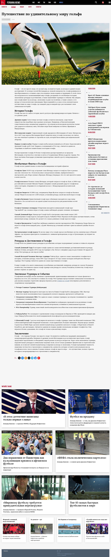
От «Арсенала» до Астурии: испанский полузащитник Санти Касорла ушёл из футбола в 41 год (98, 191)
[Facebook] (35, 358)
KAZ (34, 2)
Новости (4, 7)
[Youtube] (38, 358)
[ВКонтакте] (22, 358)
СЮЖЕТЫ (38, 7)
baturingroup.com (68, 553)
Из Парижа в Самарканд (67, 519)
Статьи (13, 7)
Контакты (6, 550)
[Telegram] (32, 358)
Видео (22, 7)
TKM (49, 2)
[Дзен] (29, 358)
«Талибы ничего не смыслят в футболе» (96, 520)
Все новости (105, 213)
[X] (19, 358)
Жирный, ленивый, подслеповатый (10, 520)
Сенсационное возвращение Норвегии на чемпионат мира (98, 207)
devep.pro (64, 555)
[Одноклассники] (25, 358)
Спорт (13, 19)
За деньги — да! (36, 519)
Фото (30, 7)
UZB (55, 2)
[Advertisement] (55, 373)
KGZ (39, 2)
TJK (44, 2)
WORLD (61, 2)
